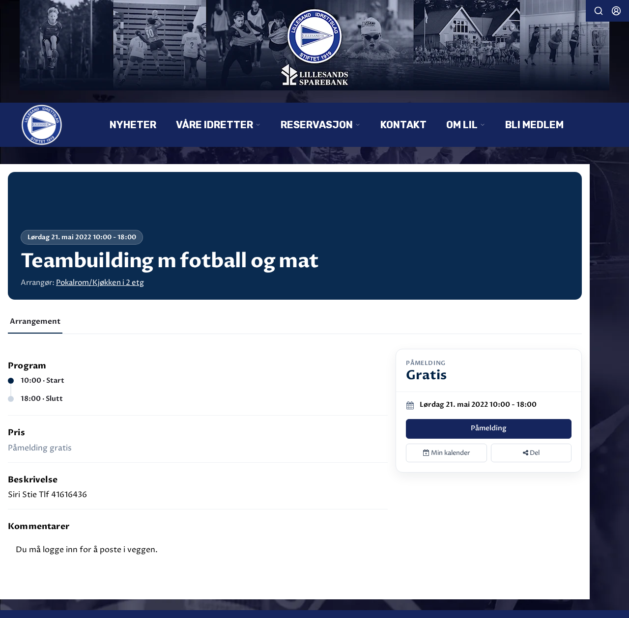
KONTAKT (403, 125)
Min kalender (449, 453)
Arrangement (35, 321)
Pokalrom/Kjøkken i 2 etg (100, 283)
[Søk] (598, 11)
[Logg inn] (616, 11)
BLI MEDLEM (534, 125)
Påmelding (489, 428)
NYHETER (133, 125)
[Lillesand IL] (314, 45)
